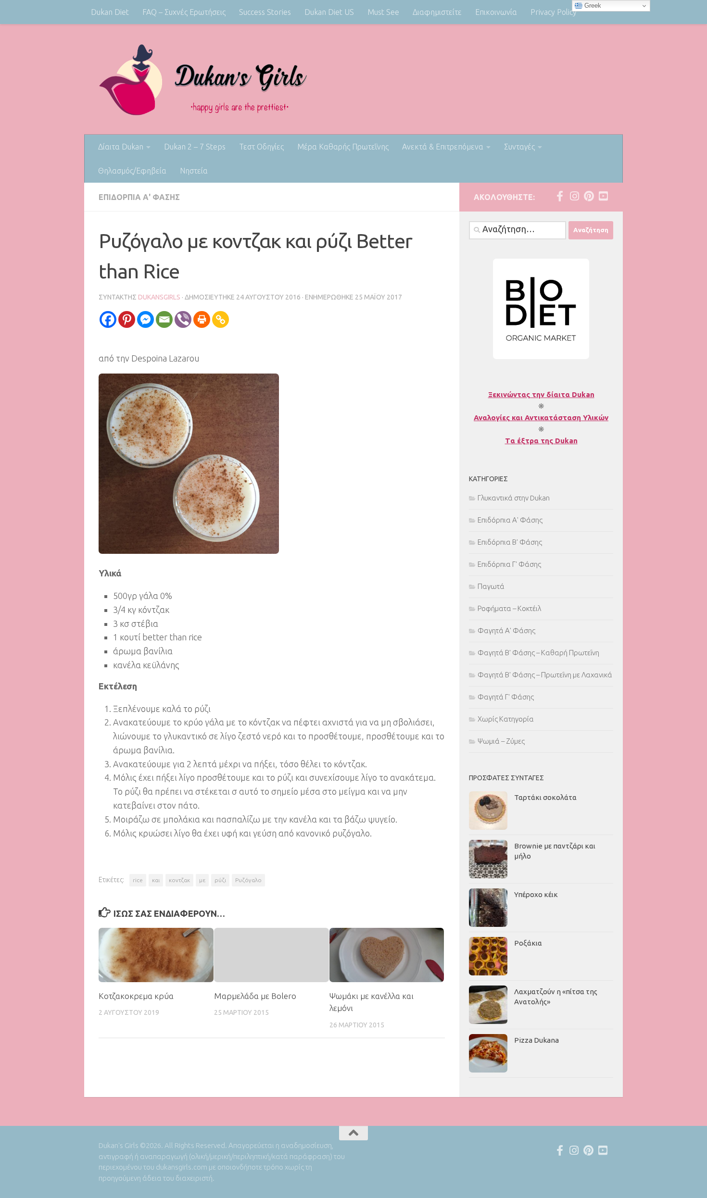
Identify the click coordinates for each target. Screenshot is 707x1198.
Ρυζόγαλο (248, 880)
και (156, 880)
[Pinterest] (126, 319)
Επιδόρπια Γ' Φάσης (509, 564)
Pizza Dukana (536, 1040)
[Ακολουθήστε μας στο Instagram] (574, 196)
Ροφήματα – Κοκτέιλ (509, 608)
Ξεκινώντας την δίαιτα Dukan (541, 394)
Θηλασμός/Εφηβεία (132, 170)
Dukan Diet (110, 12)
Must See (383, 12)
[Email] (164, 319)
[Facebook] (108, 319)
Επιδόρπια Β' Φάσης (510, 542)
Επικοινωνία (496, 12)
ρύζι (220, 880)
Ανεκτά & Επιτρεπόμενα (442, 146)
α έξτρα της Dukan (544, 441)
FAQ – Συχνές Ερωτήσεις (184, 12)
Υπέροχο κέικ (536, 894)
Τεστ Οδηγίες (261, 146)
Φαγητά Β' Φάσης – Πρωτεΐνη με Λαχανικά (545, 675)
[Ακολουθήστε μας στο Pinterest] (588, 196)
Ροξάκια (528, 943)
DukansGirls (159, 297)
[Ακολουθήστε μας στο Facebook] (560, 196)
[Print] (201, 319)
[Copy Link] (220, 319)
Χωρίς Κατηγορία (506, 719)
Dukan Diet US (329, 12)
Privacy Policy (553, 12)
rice (138, 880)
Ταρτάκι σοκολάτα (545, 797)
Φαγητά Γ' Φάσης (506, 697)
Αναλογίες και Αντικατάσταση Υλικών (541, 417)
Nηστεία (194, 170)
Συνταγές (519, 146)
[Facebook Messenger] (145, 319)
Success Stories (265, 12)
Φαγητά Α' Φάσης (506, 630)
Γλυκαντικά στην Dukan (514, 498)
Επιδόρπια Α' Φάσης (139, 197)
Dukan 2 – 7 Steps (195, 146)
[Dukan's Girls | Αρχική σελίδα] (203, 79)
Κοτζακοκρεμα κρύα (136, 995)
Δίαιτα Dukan (120, 146)
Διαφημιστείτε (437, 12)
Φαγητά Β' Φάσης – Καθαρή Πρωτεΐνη (538, 653)
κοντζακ (179, 880)
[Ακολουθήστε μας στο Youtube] (603, 196)
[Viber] (183, 319)
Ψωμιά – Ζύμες (501, 741)
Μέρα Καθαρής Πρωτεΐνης (343, 146)
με (202, 880)
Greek (591, 5)
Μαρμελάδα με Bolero (255, 995)
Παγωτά (491, 586)
